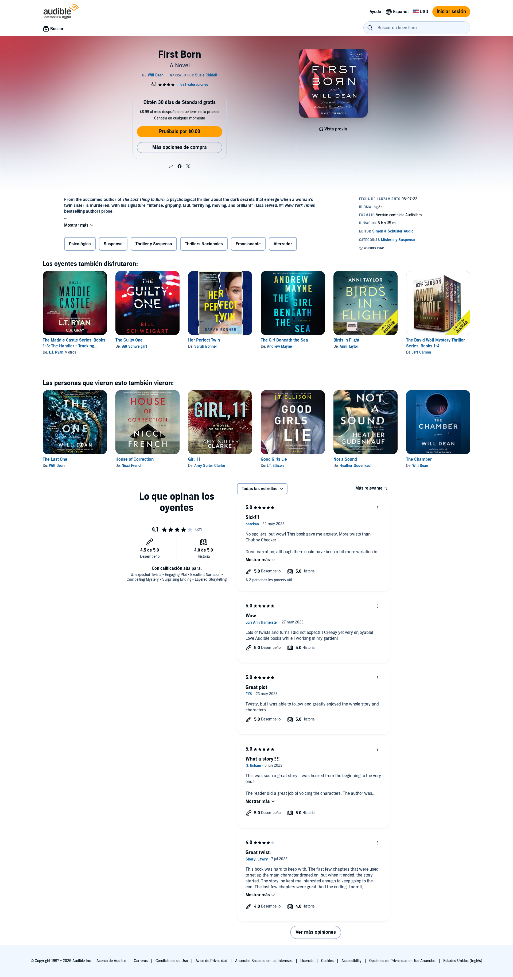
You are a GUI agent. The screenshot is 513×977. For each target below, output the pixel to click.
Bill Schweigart (134, 346)
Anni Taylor (349, 346)
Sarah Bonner (205, 346)
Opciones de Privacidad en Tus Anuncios (402, 961)
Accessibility (351, 961)
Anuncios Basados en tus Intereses (264, 961)
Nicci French (132, 465)
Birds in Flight (346, 340)
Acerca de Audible (111, 961)
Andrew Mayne (279, 346)
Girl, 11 (194, 459)
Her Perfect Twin (204, 340)
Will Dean (57, 465)
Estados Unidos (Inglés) (462, 961)
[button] (171, 166)
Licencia (306, 961)
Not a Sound (345, 459)
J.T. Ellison (275, 465)
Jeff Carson (421, 352)
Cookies (327, 961)
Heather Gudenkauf (356, 465)
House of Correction (134, 459)
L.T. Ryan (56, 352)
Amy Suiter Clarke (209, 465)
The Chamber (419, 459)
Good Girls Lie (274, 459)
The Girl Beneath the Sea (284, 340)
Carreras (141, 961)
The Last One (55, 459)
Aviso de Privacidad (211, 961)
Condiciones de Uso (172, 961)
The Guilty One (129, 340)
